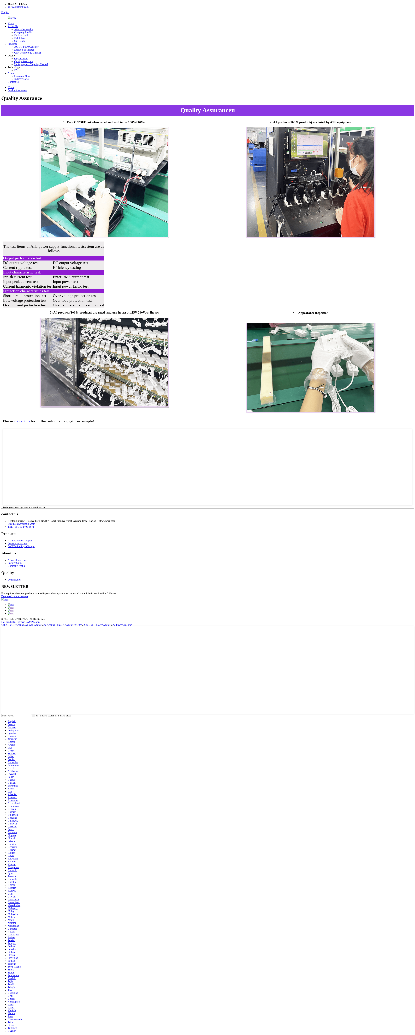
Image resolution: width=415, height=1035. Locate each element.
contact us (22, 421)
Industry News (21, 79)
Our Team (19, 41)
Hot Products (8, 622)
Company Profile (23, 32)
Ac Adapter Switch (72, 624)
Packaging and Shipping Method (31, 64)
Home (11, 23)
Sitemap (21, 622)
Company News (22, 76)
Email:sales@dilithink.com (21, 523)
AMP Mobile (34, 622)
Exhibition (19, 38)
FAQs (17, 70)
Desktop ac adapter (24, 49)
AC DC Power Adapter (26, 46)
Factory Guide (21, 35)
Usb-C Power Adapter (12, 624)
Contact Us (13, 81)
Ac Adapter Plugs (52, 624)
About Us (13, 26)
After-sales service (23, 29)
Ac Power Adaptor (121, 624)
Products (12, 43)
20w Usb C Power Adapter (97, 624)
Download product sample (14, 596)
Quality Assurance (23, 61)
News (11, 73)
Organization (21, 58)
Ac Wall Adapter (33, 624)
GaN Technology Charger (27, 52)
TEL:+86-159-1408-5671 (21, 526)
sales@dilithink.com (18, 7)
